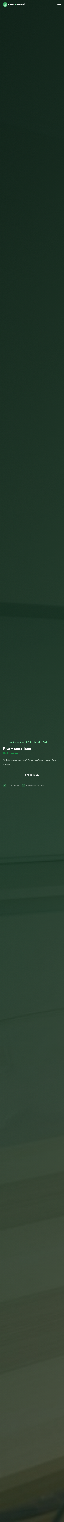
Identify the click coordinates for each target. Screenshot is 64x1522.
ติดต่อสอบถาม (32, 774)
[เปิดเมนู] (59, 4)
